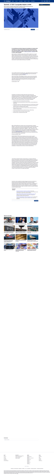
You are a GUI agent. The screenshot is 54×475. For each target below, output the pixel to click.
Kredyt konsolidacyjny (29, 456)
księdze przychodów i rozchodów (29, 51)
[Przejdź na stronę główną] (4, 1)
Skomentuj (33, 29)
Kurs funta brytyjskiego (6, 460)
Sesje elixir (40, 458)
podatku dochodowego (19, 131)
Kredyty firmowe (28, 462)
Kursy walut (5, 456)
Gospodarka (32, 1)
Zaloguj (47, 1)
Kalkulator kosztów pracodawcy (18, 456)
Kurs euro (5, 457)
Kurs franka (5, 458)
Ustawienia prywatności (40, 468)
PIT (34, 131)
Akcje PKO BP (40, 456)
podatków (19, 50)
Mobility (25, 1)
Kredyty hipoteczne (29, 459)
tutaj (17, 473)
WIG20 (39, 457)
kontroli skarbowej (25, 73)
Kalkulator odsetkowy (17, 458)
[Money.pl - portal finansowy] (9, 1)
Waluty (16, 1)
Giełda (13, 1)
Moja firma (20, 1)
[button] (44, 1)
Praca (28, 1)
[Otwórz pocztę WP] (42, 1)
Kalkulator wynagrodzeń (17, 457)
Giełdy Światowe (40, 460)
